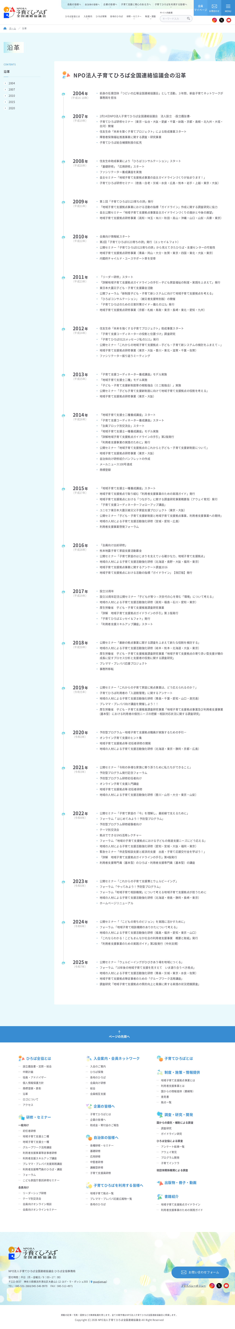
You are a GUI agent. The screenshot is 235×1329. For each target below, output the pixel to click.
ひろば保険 (96, 1072)
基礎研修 (95, 1151)
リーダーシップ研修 (34, 1193)
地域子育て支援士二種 (36, 1136)
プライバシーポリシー (193, 1285)
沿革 (25, 1094)
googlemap (99, 1281)
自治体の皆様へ (92, 4)
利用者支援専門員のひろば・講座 (42, 1169)
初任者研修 (29, 1131)
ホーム (12, 28)
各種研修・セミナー (102, 1145)
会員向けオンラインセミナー (40, 1209)
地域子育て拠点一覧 (102, 1193)
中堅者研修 (96, 1162)
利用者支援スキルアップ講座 (40, 1158)
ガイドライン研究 (171, 1133)
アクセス (28, 1105)
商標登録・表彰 (32, 1088)
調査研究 (166, 1128)
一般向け (23, 1125)
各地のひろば (98, 1077)
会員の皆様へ (74, 4)
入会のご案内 (98, 1066)
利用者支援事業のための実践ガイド (182, 1210)
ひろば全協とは (38, 1058)
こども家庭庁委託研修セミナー (41, 1180)
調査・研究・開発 (178, 1114)
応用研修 (95, 1156)
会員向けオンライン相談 (37, 1204)
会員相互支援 (98, 1094)
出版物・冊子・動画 (180, 1182)
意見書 (165, 1096)
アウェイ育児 (169, 1152)
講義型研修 (96, 1167)
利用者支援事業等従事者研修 (40, 1152)
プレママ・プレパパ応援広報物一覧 (111, 1198)
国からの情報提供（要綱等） (178, 1091)
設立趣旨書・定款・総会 (37, 1066)
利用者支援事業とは (173, 1085)
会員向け (23, 1187)
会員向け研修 (98, 1083)
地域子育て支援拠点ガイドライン (180, 1204)
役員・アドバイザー (34, 1077)
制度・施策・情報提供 (182, 1072)
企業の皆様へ (110, 4)
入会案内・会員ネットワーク (117, 1058)
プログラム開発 (170, 1157)
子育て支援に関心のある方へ (136, 4)
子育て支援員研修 (100, 1173)
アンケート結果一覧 (173, 1146)
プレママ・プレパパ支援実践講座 (42, 1163)
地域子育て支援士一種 (36, 1142)
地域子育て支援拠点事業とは (178, 1080)
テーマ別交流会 (32, 1198)
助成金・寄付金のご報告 (104, 1125)
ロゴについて (31, 1099)
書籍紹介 (171, 1196)
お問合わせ (214, 11)
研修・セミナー (38, 1117)
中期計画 (28, 1072)
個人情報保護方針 (33, 1083)
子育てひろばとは (100, 1114)
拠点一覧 (166, 1102)
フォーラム (29, 1174)
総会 (92, 1088)
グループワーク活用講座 (37, 1147)
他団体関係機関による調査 (172, 1170)
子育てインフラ (170, 1163)
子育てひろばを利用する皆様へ (171, 4)
